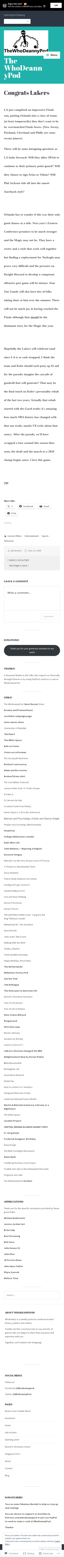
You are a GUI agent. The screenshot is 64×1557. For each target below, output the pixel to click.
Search (28, 21)
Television (9, 540)
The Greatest (26, 924)
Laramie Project (12, 1120)
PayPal (35, 679)
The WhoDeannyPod (23, 68)
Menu (54, 55)
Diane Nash (10, 1156)
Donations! (10, 1418)
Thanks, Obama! (12, 948)
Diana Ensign (10, 1144)
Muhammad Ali (11, 924)
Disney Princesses (13, 902)
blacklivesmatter (13, 1063)
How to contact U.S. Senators (18, 1087)
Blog (7, 1475)
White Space (14, 1114)
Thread (9, 866)
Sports (45, 536)
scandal (29, 836)
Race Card (23, 1162)
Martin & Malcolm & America (19, 1105)
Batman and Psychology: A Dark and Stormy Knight (31, 818)
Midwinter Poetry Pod (16, 972)
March (19, 936)
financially (55, 675)
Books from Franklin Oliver (18, 1411)
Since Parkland (11, 872)
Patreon (16, 679)
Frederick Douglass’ (15, 1138)
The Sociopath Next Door (16, 758)
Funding (8, 884)
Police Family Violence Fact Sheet (20, 878)
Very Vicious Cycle (30, 860)
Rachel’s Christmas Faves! (17, 1446)
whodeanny (16, 550)
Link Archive (11, 1432)
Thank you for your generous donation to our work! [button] (32, 650)
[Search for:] (32, 1295)
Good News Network (14, 1075)
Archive (28, 1180)
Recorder (44, 1168)
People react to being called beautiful (23, 824)
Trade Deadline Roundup (16, 954)
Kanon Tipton (10, 812)
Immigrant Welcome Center (17, 1093)
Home (8, 1425)
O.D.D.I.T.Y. (18, 1044)
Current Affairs (15, 536)
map (17, 1026)
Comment (48, 616)
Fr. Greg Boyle (11, 1132)
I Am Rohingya (11, 984)
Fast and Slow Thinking (15, 896)
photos (19, 1002)
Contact (9, 1468)
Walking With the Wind (14, 942)
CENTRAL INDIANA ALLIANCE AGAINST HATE (26, 1126)
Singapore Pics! (12, 1453)
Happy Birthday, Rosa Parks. (18, 960)
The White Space (13, 740)
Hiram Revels (10, 930)
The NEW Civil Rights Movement (19, 1150)
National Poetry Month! (25, 1099)
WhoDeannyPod (11, 682)
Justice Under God (13, 788)
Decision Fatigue (13, 854)
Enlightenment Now (14, 1056)
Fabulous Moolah (29, 1504)
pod (23, 1014)
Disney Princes (11, 908)
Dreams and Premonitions (18, 710)
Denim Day (9, 1081)
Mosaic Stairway (12, 1032)
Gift (56, 5)
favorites (27, 996)
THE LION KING (11, 914)
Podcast (24, 782)
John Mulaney (11, 848)
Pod (23, 890)
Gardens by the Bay (13, 1038)
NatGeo (21, 1008)
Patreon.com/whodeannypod (21, 1517)
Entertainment (32, 536)
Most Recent (31, 704)
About (8, 1461)
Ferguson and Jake (13, 1174)
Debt (6, 842)
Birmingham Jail (11, 1069)
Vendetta (9, 830)
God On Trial (10, 978)
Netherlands (15, 966)
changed (28, 1050)
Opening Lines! (12, 1439)
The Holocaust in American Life (20, 990)
